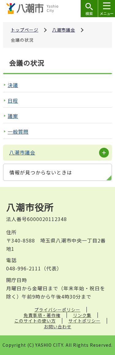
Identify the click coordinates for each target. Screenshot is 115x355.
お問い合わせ (57, 326)
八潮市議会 (63, 30)
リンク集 (82, 315)
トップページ (24, 30)
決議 (13, 85)
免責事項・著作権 (42, 315)
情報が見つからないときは (41, 172)
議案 (13, 116)
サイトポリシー (84, 320)
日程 (13, 100)
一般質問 (18, 131)
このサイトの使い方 (35, 320)
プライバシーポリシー (57, 309)
